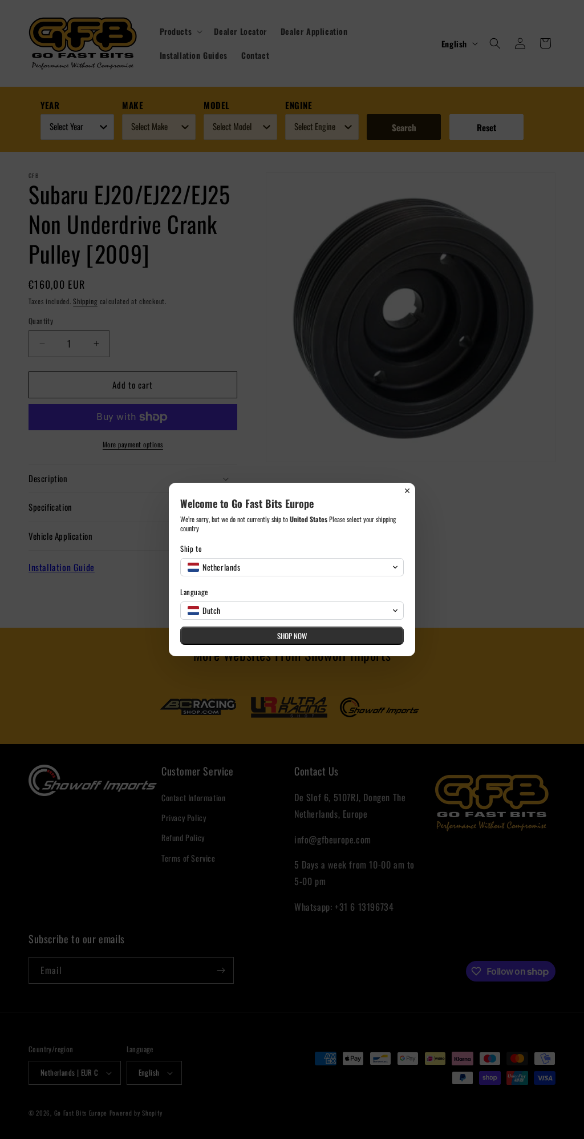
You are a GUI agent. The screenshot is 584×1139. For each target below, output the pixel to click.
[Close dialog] (407, 490)
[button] (292, 567)
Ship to (191, 549)
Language (194, 592)
